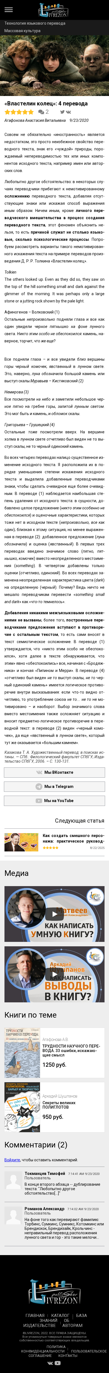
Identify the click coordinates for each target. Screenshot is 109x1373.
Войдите (12, 1160)
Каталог (60, 1315)
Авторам (72, 1325)
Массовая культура (22, 31)
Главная (34, 1315)
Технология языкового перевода (34, 23)
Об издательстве (46, 1323)
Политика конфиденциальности (43, 1349)
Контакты (67, 1356)
